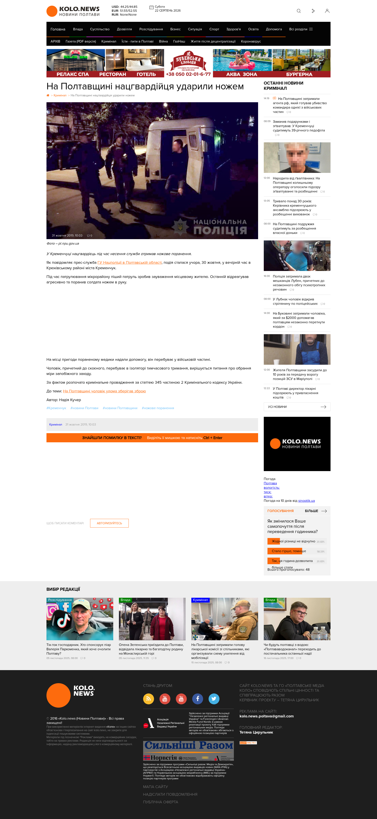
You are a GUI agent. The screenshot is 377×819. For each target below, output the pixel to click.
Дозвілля (124, 29)
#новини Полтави (84, 408)
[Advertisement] (152, 317)
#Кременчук (56, 408)
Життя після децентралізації (213, 41)
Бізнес (175, 29)
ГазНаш (179, 41)
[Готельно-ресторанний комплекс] (188, 63)
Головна (58, 29)
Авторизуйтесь (109, 523)
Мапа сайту (155, 786)
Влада (78, 29)
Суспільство (100, 29)
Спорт (214, 29)
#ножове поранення (158, 408)
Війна (163, 41)
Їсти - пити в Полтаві (138, 41)
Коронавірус (251, 41)
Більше (311, 511)
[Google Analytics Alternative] (248, 743)
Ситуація (195, 29)
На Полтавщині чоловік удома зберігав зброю (104, 391)
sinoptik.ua (306, 501)
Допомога (274, 29)
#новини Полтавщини (120, 408)
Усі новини (277, 407)
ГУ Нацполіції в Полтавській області (130, 262)
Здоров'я (233, 29)
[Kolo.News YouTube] (297, 444)
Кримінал (108, 41)
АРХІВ (55, 41)
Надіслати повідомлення (170, 794)
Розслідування (151, 29)
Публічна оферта (160, 802)
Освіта (253, 29)
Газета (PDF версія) (81, 41)
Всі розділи (299, 29)
